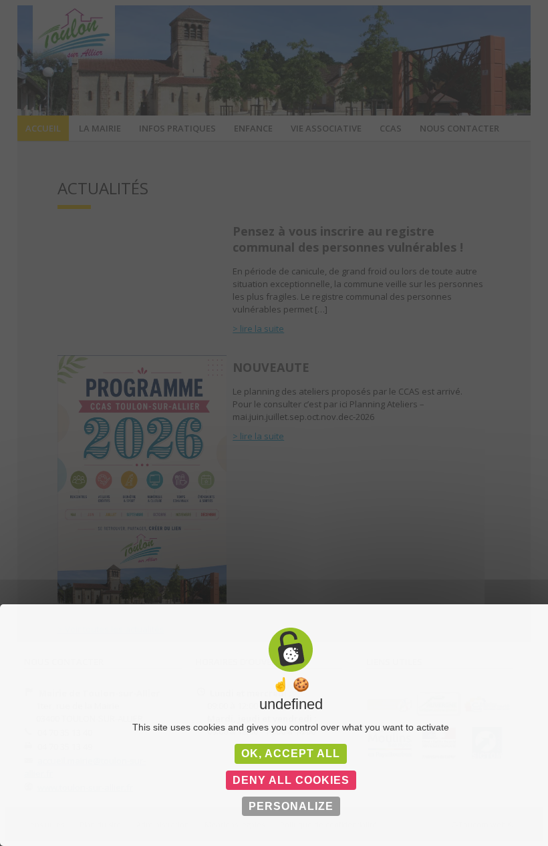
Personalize (291, 806)
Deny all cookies (291, 780)
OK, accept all (290, 753)
